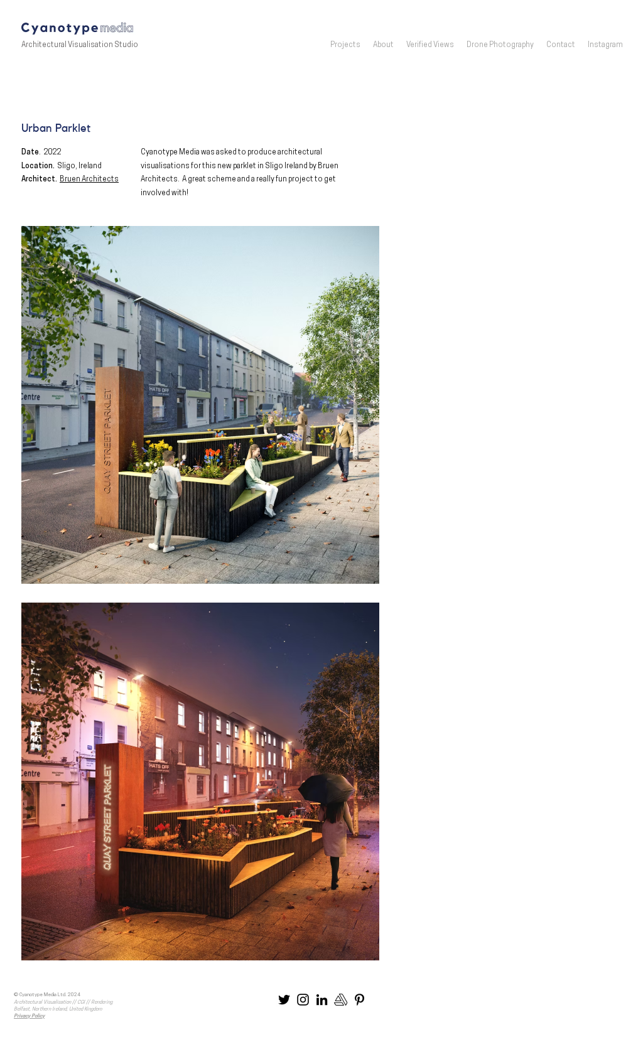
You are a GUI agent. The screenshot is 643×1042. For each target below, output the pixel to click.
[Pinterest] (359, 999)
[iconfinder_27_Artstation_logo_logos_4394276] (341, 999)
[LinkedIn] (322, 999)
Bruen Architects (89, 179)
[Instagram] (303, 999)
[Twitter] (284, 999)
